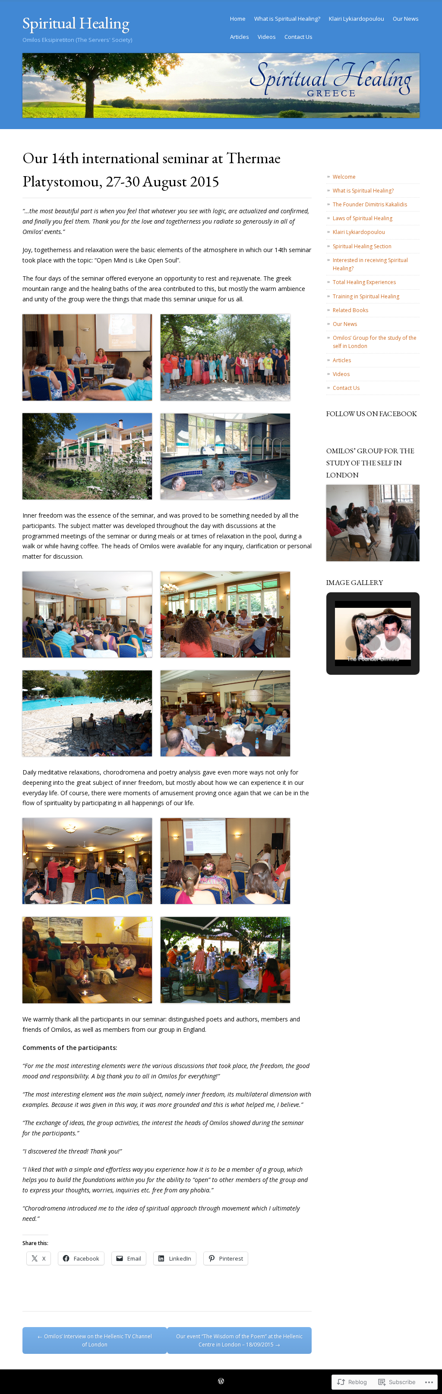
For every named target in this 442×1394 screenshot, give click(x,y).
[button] (353, 643)
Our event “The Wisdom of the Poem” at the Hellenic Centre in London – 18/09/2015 (239, 1340)
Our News (406, 18)
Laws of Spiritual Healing (362, 218)
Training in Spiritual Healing (366, 296)
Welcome (344, 176)
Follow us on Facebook (371, 413)
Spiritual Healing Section (362, 246)
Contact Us (298, 37)
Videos (267, 37)
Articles (239, 37)
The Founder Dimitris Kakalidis (370, 204)
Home (238, 18)
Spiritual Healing (75, 23)
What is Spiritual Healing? (287, 18)
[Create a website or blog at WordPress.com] (221, 1381)
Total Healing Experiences (364, 282)
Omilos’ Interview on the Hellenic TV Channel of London (95, 1340)
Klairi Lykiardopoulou (356, 18)
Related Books (350, 310)
